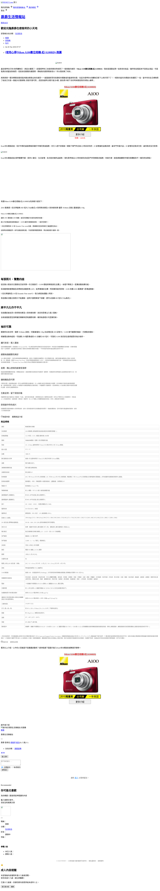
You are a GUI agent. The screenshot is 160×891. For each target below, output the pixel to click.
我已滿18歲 (5, 887)
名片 (7, 43)
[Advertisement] (19, 178)
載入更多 (4, 756)
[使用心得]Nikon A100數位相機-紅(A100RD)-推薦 (33, 52)
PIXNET (63, 861)
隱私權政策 (92, 861)
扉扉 (2, 730)
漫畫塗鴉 (17, 749)
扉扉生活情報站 (13, 17)
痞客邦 (13, 742)
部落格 (7, 40)
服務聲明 (101, 861)
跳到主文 (4, 23)
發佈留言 (4, 770)
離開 (12, 887)
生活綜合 (18, 34)
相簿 (7, 38)
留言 (18, 742)
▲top (3, 752)
